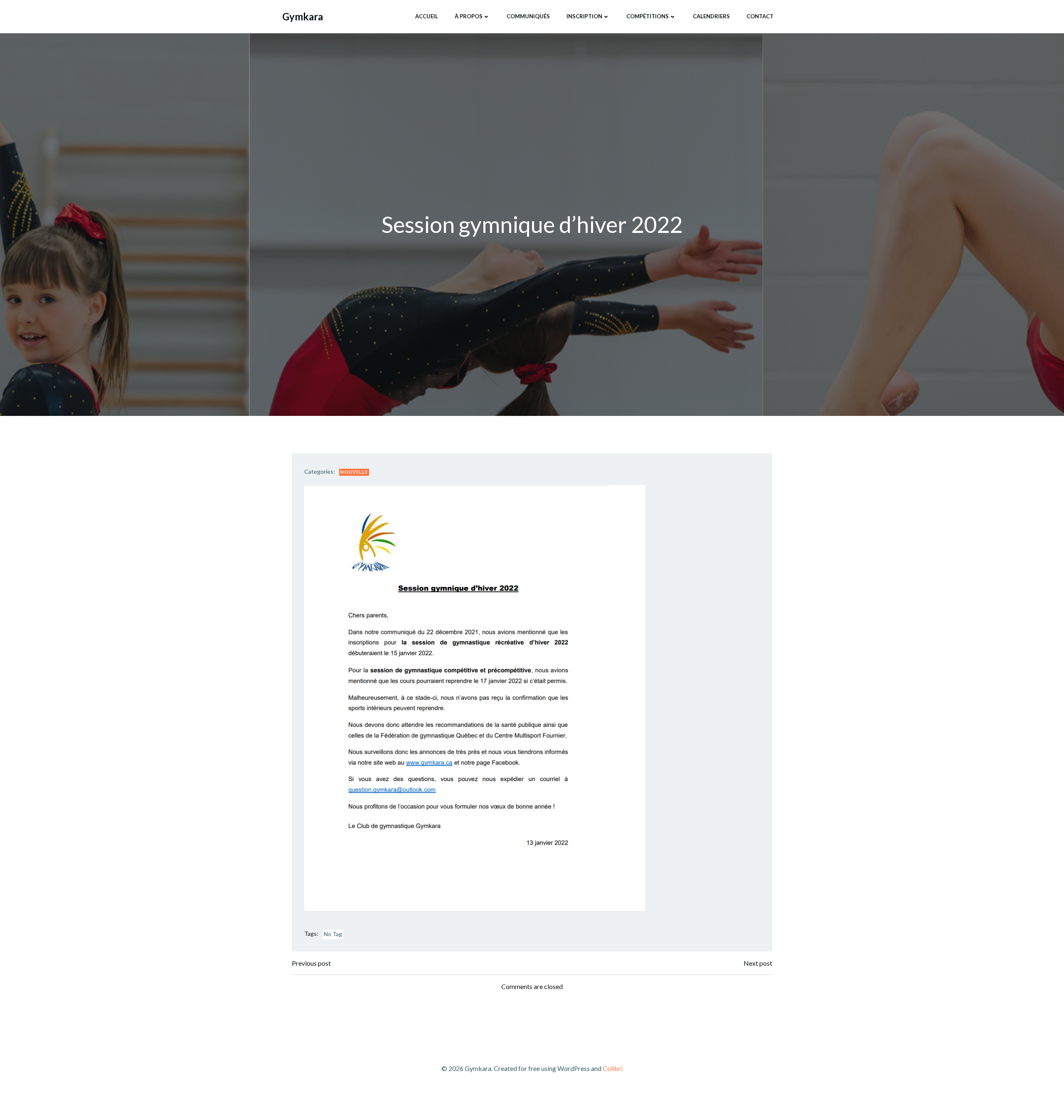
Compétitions (647, 16)
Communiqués (528, 16)
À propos (469, 16)
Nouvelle (354, 472)
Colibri (613, 1068)
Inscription (584, 16)
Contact (759, 16)
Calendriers (711, 16)
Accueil (426, 16)
